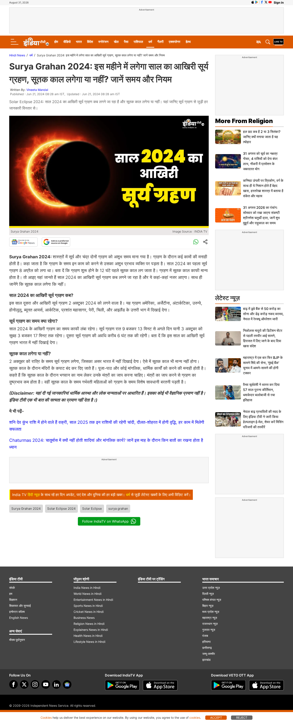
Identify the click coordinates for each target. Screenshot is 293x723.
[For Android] (228, 685)
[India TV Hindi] (36, 42)
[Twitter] (24, 684)
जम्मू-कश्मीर (208, 653)
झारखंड (206, 659)
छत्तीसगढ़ (207, 647)
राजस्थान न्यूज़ (210, 623)
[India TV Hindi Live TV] (278, 42)
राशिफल (138, 42)
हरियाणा (206, 641)
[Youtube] (45, 684)
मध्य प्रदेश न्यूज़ (210, 611)
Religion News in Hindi (89, 623)
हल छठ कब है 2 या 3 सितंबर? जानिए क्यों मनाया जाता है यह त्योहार (261, 136)
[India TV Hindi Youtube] (270, 2)
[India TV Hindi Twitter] (265, 2)
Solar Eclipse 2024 (61, 509)
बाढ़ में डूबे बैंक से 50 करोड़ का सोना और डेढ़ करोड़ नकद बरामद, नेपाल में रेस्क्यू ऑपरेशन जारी (263, 314)
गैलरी (160, 42)
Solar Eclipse (92, 509)
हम (10, 593)
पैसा (126, 42)
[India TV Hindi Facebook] (261, 2)
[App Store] (160, 685)
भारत (79, 42)
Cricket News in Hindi (89, 611)
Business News (84, 617)
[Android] (256, 2)
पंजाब (205, 635)
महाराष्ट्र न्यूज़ (209, 617)
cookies (194, 717)
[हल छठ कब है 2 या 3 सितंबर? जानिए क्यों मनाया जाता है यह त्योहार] (228, 137)
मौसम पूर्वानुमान (17, 640)
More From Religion (244, 121)
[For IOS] (266, 685)
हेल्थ (188, 42)
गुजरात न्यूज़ (208, 629)
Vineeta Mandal (37, 90)
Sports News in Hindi (88, 605)
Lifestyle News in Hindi (89, 641)
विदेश (90, 42)
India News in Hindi (87, 587)
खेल (116, 42)
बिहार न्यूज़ (207, 605)
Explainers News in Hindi (91, 629)
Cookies (46, 717)
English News (18, 617)
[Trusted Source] (56, 242)
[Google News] (23, 242)
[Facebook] (13, 684)
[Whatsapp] (195, 242)
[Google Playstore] (122, 685)
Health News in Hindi (88, 635)
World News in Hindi (87, 593)
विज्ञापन (13, 599)
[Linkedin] (56, 684)
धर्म (150, 42)
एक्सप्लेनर (174, 42)
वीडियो (67, 42)
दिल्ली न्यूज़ (208, 593)
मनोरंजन (103, 42)
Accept (216, 717)
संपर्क (12, 587)
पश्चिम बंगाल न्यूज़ (211, 599)
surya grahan (118, 509)
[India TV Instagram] (35, 684)
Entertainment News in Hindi (93, 599)
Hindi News (17, 55)
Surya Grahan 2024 (26, 509)
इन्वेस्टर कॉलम (17, 611)
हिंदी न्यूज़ (34, 495)
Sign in (279, 2)
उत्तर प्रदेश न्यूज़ (211, 587)
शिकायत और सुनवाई (20, 605)
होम (56, 42)
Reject (241, 717)
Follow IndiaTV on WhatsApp (105, 521)
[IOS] (252, 2)
